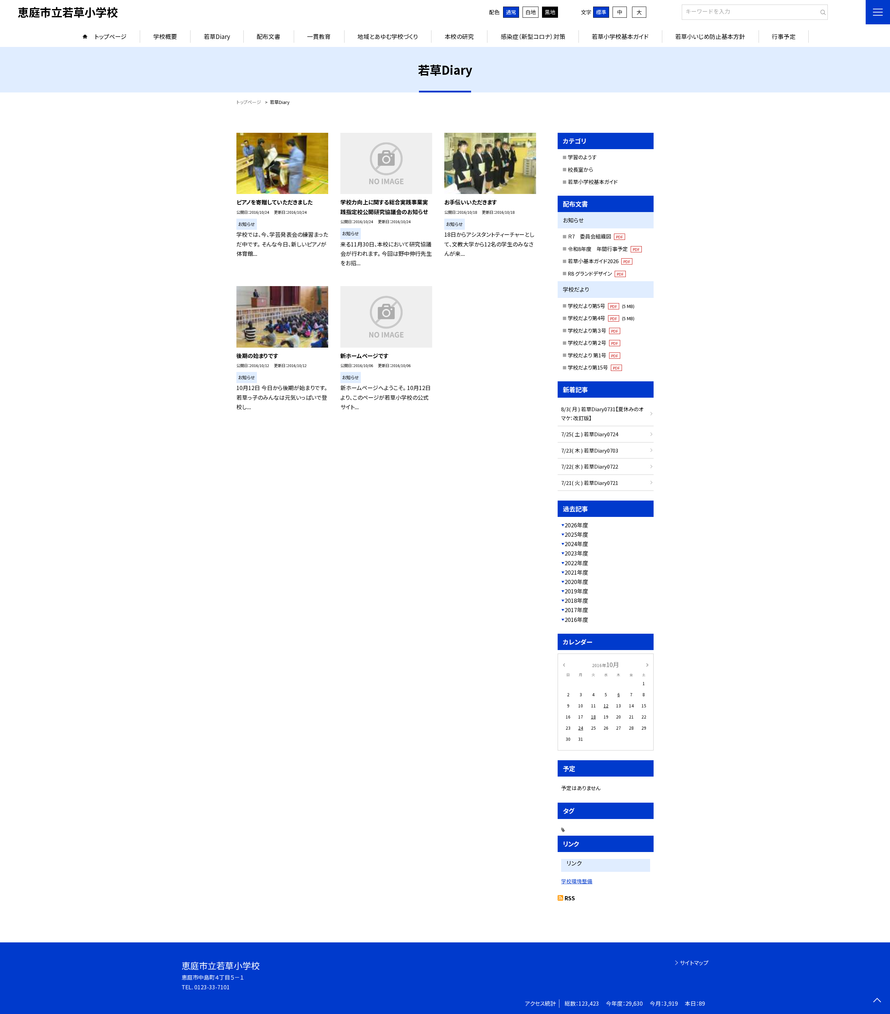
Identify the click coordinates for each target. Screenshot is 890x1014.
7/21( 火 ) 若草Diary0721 (589, 482)
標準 (601, 12)
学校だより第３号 (593, 330)
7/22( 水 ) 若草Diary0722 (589, 466)
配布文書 (268, 36)
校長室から (580, 169)
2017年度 (576, 610)
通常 (511, 12)
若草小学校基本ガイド (620, 36)
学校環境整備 (576, 881)
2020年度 (576, 581)
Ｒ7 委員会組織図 (595, 236)
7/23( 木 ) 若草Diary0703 (589, 450)
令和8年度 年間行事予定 (604, 248)
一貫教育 (319, 36)
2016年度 (576, 619)
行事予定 (783, 36)
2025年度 (576, 534)
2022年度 (576, 563)
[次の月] (647, 664)
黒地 (550, 12)
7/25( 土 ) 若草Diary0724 (589, 434)
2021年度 (576, 572)
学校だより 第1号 (593, 355)
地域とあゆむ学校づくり (387, 36)
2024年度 (576, 544)
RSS (570, 898)
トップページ (111, 36)
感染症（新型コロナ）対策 (533, 36)
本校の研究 (459, 36)
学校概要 (165, 36)
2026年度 (576, 525)
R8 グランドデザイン (596, 273)
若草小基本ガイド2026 (599, 261)
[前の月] (564, 664)
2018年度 (576, 600)
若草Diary (217, 36)
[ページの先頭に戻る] (877, 1001)
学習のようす (582, 157)
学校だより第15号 (594, 367)
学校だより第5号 (601, 305)
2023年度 (576, 553)
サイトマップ (694, 962)
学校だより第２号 (593, 342)
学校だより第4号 (601, 318)
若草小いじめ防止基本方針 (710, 36)
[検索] (822, 11)
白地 (530, 12)
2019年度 (576, 591)
